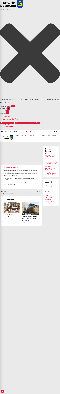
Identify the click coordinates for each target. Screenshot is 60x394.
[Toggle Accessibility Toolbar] (2, 391)
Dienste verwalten (7, 116)
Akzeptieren (4, 122)
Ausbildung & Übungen (50, 187)
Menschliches (48, 199)
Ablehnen (11, 122)
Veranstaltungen (49, 203)
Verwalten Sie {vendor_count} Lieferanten (12, 118)
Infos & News (24, 135)
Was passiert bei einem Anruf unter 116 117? (50, 169)
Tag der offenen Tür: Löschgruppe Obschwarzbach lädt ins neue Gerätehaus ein (50, 156)
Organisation (33, 135)
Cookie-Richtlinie (6, 124)
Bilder (49, 135)
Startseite (17, 135)
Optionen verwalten (7, 115)
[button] (30, 53)
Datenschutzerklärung (8, 126)
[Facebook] (54, 131)
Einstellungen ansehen (21, 122)
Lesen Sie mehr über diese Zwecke (10, 119)
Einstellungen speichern (34, 122)
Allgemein (47, 185)
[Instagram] (56, 131)
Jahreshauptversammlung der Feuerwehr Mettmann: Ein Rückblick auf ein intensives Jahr (51, 164)
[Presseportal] (58, 131)
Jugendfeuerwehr (49, 197)
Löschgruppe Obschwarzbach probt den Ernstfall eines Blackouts (51, 173)
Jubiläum (47, 195)
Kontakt (17, 140)
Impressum (5, 127)
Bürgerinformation (49, 189)
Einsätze (54, 135)
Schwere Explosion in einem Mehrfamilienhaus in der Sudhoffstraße (30, 218)
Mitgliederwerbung (49, 201)
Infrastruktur (42, 135)
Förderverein (48, 193)
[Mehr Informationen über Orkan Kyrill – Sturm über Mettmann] (12, 207)
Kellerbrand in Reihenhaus (51, 160)
